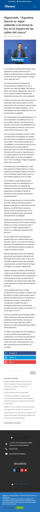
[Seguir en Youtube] (25, 470)
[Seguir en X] (18, 470)
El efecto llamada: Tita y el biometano (16, 392)
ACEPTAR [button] (20, 507)
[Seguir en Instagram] (21, 470)
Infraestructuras (17, 36)
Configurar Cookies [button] (9, 508)
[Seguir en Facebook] (14, 470)
